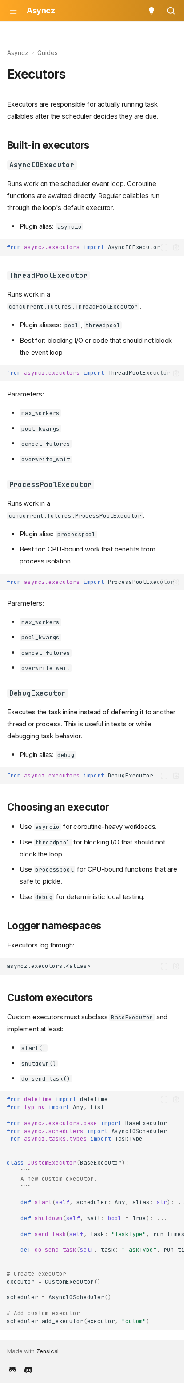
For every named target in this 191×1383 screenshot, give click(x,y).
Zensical (47, 1351)
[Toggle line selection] (164, 247)
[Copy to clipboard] (176, 247)
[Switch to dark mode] (151, 11)
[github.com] (12, 1369)
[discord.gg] (28, 1369)
